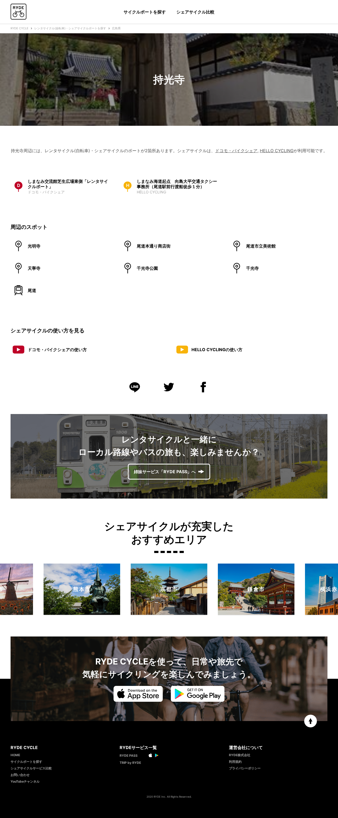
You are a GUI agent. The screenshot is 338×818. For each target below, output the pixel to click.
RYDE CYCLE (20, 28)
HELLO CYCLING (277, 150)
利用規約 (235, 762)
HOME (15, 755)
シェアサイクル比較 (195, 12)
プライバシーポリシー (245, 768)
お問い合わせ (20, 775)
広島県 (116, 28)
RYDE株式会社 (239, 755)
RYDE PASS (129, 755)
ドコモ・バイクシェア (236, 150)
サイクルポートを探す (145, 12)
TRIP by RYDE (130, 763)
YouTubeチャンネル (25, 781)
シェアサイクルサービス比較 (31, 768)
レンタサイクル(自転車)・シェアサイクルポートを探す (70, 28)
